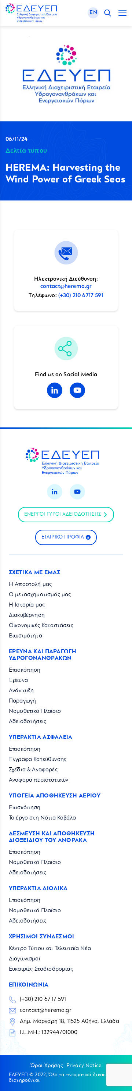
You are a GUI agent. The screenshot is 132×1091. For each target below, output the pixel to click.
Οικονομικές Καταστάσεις (41, 626)
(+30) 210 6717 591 (80, 296)
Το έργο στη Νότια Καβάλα (42, 818)
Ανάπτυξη (21, 691)
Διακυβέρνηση (27, 615)
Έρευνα (18, 680)
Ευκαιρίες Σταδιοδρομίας (41, 969)
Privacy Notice (84, 1065)
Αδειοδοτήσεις (27, 722)
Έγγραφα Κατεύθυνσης (37, 760)
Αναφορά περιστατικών (38, 780)
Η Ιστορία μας (27, 605)
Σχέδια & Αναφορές (33, 770)
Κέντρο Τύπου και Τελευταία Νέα (50, 949)
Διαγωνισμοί (24, 959)
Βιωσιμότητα (25, 636)
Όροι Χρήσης (46, 1065)
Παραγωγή (22, 701)
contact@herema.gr (66, 286)
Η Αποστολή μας (30, 584)
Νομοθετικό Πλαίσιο (35, 711)
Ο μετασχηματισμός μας (40, 595)
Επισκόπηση (25, 670)
